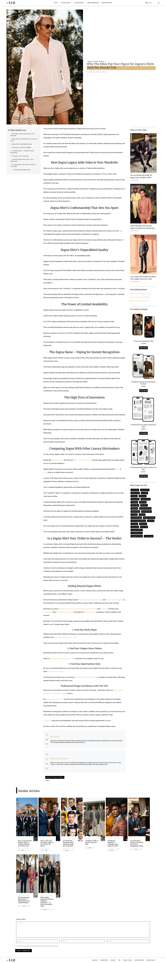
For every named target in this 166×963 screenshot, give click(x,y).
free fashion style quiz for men (86, 677)
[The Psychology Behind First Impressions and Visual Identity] (27, 876)
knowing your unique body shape (90, 600)
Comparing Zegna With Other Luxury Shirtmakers (22, 160)
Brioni (117, 469)
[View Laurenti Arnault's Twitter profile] (47, 759)
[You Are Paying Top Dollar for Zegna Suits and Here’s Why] (143, 153)
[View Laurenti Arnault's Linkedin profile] (47, 763)
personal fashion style (55, 671)
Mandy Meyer (22, 848)
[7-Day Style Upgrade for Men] (143, 325)
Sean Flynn (27, 850)
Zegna (47, 780)
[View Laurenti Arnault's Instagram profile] (47, 754)
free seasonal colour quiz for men (62, 658)
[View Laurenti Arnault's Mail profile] (47, 768)
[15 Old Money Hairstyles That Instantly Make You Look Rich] (72, 819)
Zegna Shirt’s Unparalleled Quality (22, 144)
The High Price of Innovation (20, 156)
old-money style (90, 612)
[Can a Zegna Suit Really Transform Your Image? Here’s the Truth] (143, 254)
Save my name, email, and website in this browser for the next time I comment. (38, 946)
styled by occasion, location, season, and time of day (77, 609)
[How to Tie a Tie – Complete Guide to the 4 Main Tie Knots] (49, 819)
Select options (143, 347)
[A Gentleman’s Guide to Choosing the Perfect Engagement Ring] (139, 819)
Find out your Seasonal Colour (142, 294)
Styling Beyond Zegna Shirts (22, 169)
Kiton (45, 472)
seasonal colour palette (114, 600)
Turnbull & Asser (57, 460)
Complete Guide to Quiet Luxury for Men (91, 842)
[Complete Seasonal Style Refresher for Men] (143, 366)
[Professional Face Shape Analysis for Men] (143, 409)
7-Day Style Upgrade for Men (143, 341)
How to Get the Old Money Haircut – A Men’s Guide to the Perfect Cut (24, 843)
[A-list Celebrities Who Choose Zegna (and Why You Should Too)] (143, 203)
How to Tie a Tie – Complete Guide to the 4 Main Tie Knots (46, 843)
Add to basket (143, 390)
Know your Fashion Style (140, 301)
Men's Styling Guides (96, 61)
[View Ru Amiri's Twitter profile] (47, 734)
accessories (47, 612)
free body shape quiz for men (66, 637)
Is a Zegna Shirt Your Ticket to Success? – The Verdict (23, 165)
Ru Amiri (89, 71)
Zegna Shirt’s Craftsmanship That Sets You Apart (23, 140)
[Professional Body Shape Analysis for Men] (143, 452)
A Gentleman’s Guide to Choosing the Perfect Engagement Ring (136, 843)
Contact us (47, 720)
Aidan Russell (43, 850)
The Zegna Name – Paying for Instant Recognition (22, 151)
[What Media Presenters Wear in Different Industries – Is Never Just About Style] (49, 876)
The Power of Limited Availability (21, 147)
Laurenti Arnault (101, 71)
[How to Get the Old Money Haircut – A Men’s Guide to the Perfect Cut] (27, 819)
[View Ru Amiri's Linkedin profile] (47, 739)
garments (104, 609)
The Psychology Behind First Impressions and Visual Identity (24, 900)
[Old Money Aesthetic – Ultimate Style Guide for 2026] (116, 819)
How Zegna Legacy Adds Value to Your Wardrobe (22, 134)
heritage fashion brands (65, 612)
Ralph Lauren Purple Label (82, 460)
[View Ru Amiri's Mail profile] (47, 744)
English (149, 2)
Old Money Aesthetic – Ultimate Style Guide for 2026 (113, 843)
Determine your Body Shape (141, 297)
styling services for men (55, 699)
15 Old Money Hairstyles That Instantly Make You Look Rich (68, 843)
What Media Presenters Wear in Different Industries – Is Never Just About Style (47, 901)
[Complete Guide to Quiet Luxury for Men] (94, 819)
